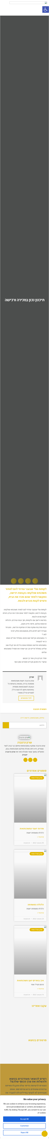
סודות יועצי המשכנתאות (32, 828)
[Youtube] (25, 760)
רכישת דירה (24, 717)
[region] (24, 1116)
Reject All (24, 1132)
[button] (45, 9)
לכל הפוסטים (26, 698)
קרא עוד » (40, 837)
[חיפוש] (6, 725)
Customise (24, 1126)
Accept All (24, 1119)
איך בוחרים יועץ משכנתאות (30, 980)
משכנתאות (34, 717)
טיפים (41, 717)
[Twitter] (30, 760)
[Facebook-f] (35, 760)
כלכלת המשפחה (36, 904)
